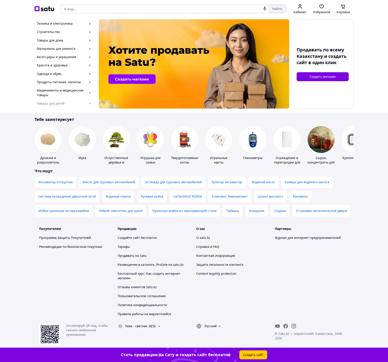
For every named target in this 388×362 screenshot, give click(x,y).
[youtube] (277, 326)
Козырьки (256, 211)
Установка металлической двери (321, 211)
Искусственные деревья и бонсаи (116, 162)
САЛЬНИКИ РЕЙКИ (187, 196)
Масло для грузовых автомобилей (109, 182)
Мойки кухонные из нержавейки (63, 211)
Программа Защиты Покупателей (65, 238)
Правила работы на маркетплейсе (144, 314)
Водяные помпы (118, 196)
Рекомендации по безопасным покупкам (70, 246)
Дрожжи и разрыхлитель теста (48, 162)
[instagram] (293, 326)
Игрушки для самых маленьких (150, 162)
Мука (82, 158)
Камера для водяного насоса (307, 182)
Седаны (280, 211)
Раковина (300, 196)
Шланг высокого (270, 196)
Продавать (126, 255)
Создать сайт (253, 355)
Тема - (136, 326)
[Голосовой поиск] (265, 8)
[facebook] (285, 326)
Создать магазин (323, 76)
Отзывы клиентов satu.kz (137, 287)
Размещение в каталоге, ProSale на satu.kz (151, 264)
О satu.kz (203, 238)
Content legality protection (216, 273)
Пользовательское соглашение (142, 296)
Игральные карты (218, 160)
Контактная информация (215, 255)
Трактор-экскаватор (227, 182)
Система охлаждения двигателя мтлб (67, 196)
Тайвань (232, 211)
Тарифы (124, 246)
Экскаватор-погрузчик (55, 182)
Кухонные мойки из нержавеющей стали (184, 211)
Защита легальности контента (219, 264)
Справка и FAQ (207, 246)
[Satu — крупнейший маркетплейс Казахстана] (44, 8)
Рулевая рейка (152, 196)
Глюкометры (252, 158)
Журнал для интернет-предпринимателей (308, 238)
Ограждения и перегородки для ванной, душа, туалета (287, 164)
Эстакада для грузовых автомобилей (173, 182)
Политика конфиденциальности (142, 305)
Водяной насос (263, 182)
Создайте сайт (129, 238)
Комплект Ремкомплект (230, 196)
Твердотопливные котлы (185, 160)
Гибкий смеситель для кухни (121, 211)
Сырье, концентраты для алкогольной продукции (321, 164)
